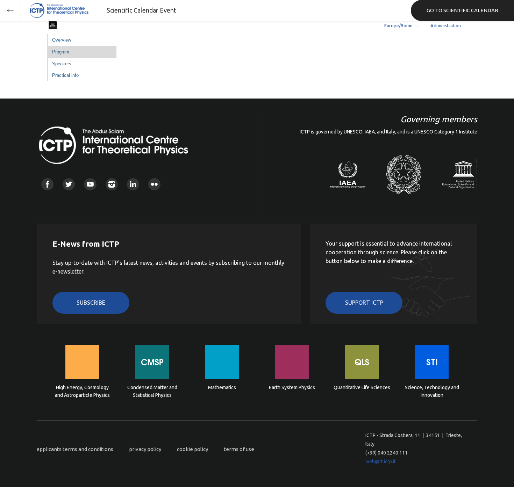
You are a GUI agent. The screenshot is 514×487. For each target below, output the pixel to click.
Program (60, 51)
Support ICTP (364, 302)
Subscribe (91, 302)
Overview (61, 40)
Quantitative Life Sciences (362, 387)
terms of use (239, 449)
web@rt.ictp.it (380, 461)
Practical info (65, 75)
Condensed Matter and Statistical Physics (152, 391)
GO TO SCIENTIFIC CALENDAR (462, 10)
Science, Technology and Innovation (432, 391)
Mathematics (222, 387)
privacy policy (145, 449)
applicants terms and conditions (75, 449)
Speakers (61, 63)
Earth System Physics (292, 387)
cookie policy (192, 449)
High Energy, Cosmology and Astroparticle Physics (82, 391)
